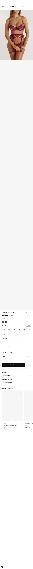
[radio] (4, 329)
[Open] (2, 6)
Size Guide (28, 325)
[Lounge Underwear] (11, 6)
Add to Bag (13, 365)
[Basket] (30, 6)
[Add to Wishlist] (29, 365)
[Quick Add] (12, 419)
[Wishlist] (23, 6)
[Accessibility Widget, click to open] (2, 567)
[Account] (26, 6)
